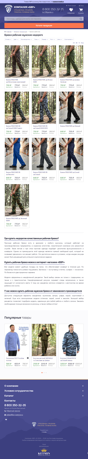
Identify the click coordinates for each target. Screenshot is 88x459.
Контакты (9, 400)
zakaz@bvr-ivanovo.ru (14, 415)
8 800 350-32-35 (53, 9)
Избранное (71, 11)
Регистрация (72, 5)
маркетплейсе (58, 1)
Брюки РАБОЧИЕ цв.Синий (69, 172)
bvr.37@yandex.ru (47, 12)
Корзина (81, 11)
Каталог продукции (44, 26)
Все (82, 43)
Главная (8, 32)
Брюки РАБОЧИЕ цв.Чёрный (70, 126)
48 (76, 43)
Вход (82, 5)
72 (79, 43)
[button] (44, 372)
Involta (44, 432)
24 (74, 43)
